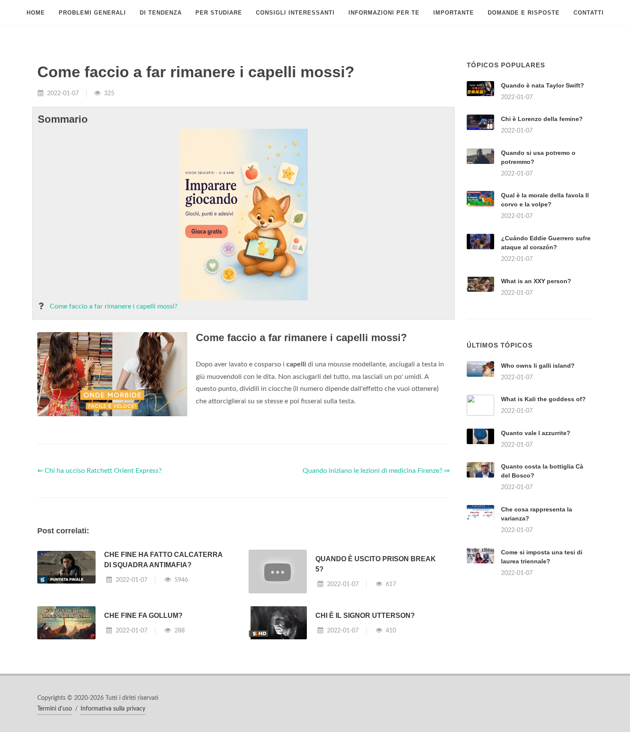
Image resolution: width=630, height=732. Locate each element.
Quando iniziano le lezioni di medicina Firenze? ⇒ (376, 470)
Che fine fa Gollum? (143, 615)
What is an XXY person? (536, 281)
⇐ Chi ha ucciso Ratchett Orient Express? (99, 470)
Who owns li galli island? (538, 365)
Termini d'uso (54, 709)
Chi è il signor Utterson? (365, 615)
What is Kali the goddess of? (543, 399)
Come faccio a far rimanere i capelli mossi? (113, 306)
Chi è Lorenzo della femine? (542, 118)
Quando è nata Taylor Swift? (542, 85)
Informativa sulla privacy (113, 709)
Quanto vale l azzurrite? (535, 433)
